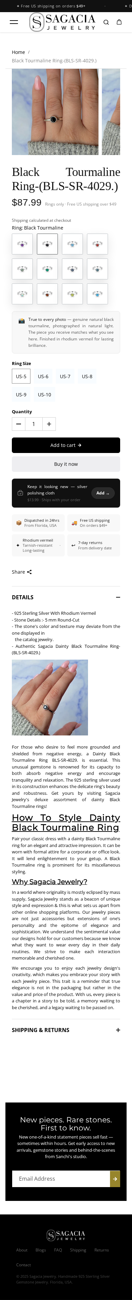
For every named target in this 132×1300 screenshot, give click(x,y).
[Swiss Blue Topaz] (97, 293)
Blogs (41, 1250)
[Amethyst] (22, 244)
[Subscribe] (115, 1179)
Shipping (20, 220)
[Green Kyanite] (22, 269)
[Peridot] (72, 293)
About (21, 1250)
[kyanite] (72, 269)
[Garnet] (97, 244)
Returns (101, 1250)
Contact (23, 1265)
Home (18, 52)
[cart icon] (119, 22)
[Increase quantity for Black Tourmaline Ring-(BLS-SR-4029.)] (49, 424)
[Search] (106, 22)
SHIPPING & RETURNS (40, 1030)
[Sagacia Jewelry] (62, 22)
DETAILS (23, 597)
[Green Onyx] (47, 269)
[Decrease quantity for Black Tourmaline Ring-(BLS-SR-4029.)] (18, 424)
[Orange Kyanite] (47, 293)
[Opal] (22, 293)
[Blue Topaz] (72, 244)
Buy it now (66, 464)
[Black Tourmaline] (47, 244)
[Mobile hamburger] (13, 22)
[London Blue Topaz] (97, 269)
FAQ (58, 1250)
